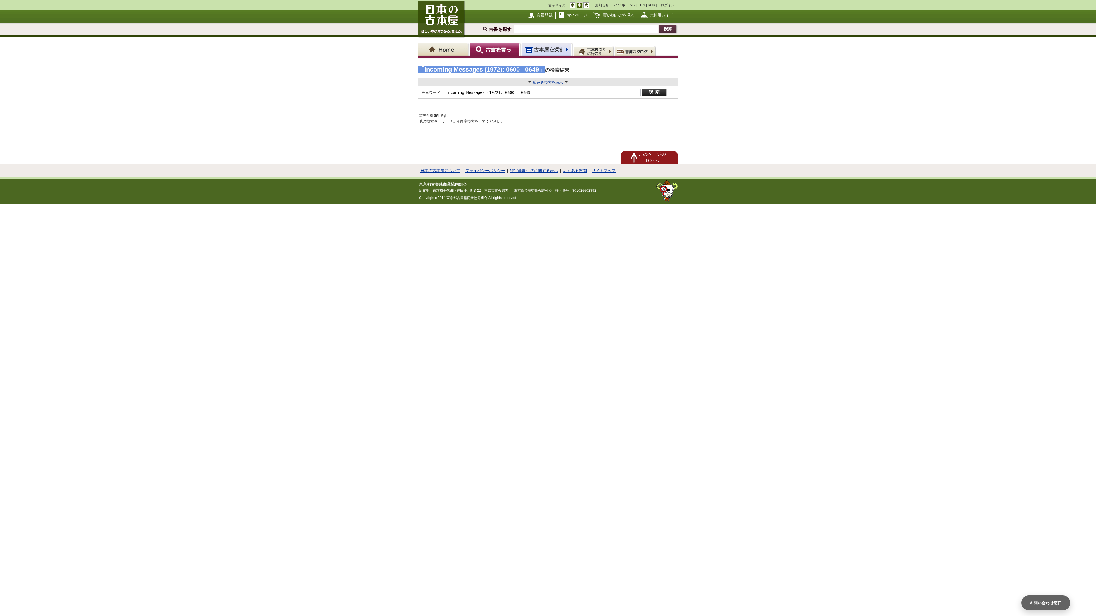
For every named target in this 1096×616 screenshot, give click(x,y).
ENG (631, 5)
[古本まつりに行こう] (594, 51)
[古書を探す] (495, 49)
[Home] (444, 49)
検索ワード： (432, 92)
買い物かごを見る (619, 15)
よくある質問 (575, 170)
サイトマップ (604, 170)
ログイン (667, 5)
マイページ (577, 15)
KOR (651, 5)
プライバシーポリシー (485, 170)
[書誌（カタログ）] (636, 51)
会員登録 (545, 15)
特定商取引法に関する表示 (534, 170)
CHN (641, 5)
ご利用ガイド (661, 15)
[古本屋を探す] (547, 49)
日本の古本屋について (440, 170)
